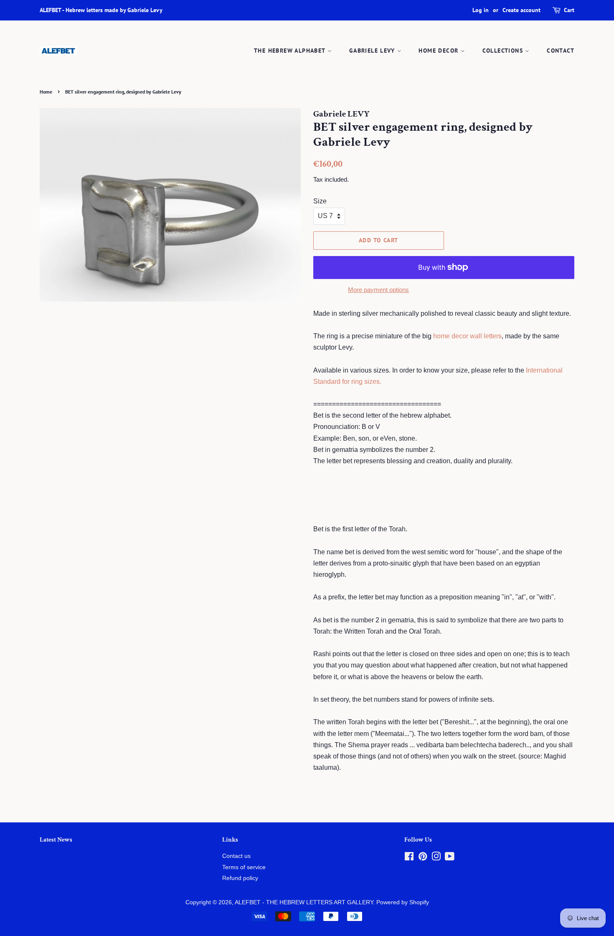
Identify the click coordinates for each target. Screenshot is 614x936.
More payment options (378, 289)
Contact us (236, 856)
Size (320, 201)
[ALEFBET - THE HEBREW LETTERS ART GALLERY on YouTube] (449, 858)
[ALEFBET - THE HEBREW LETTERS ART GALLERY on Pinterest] (422, 858)
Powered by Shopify (402, 902)
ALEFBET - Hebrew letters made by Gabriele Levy (101, 10)
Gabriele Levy (373, 50)
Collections (503, 50)
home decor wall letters (467, 336)
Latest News (56, 840)
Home (46, 92)
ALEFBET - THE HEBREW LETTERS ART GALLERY (304, 902)
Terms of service (244, 867)
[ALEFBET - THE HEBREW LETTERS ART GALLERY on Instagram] (436, 858)
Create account (521, 10)
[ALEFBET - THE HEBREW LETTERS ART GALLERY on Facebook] (409, 858)
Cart (569, 10)
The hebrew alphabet (290, 50)
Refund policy (240, 878)
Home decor (439, 50)
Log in (480, 10)
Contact (560, 50)
